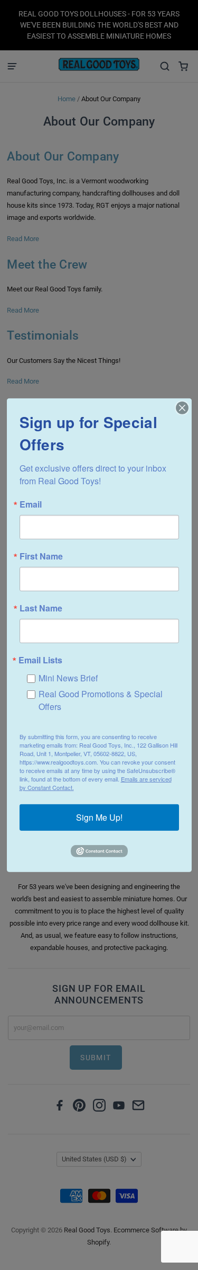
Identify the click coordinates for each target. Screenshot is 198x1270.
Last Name (41, 607)
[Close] (182, 407)
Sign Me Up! (99, 817)
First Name (41, 556)
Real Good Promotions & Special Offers (101, 699)
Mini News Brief (68, 677)
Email (31, 504)
